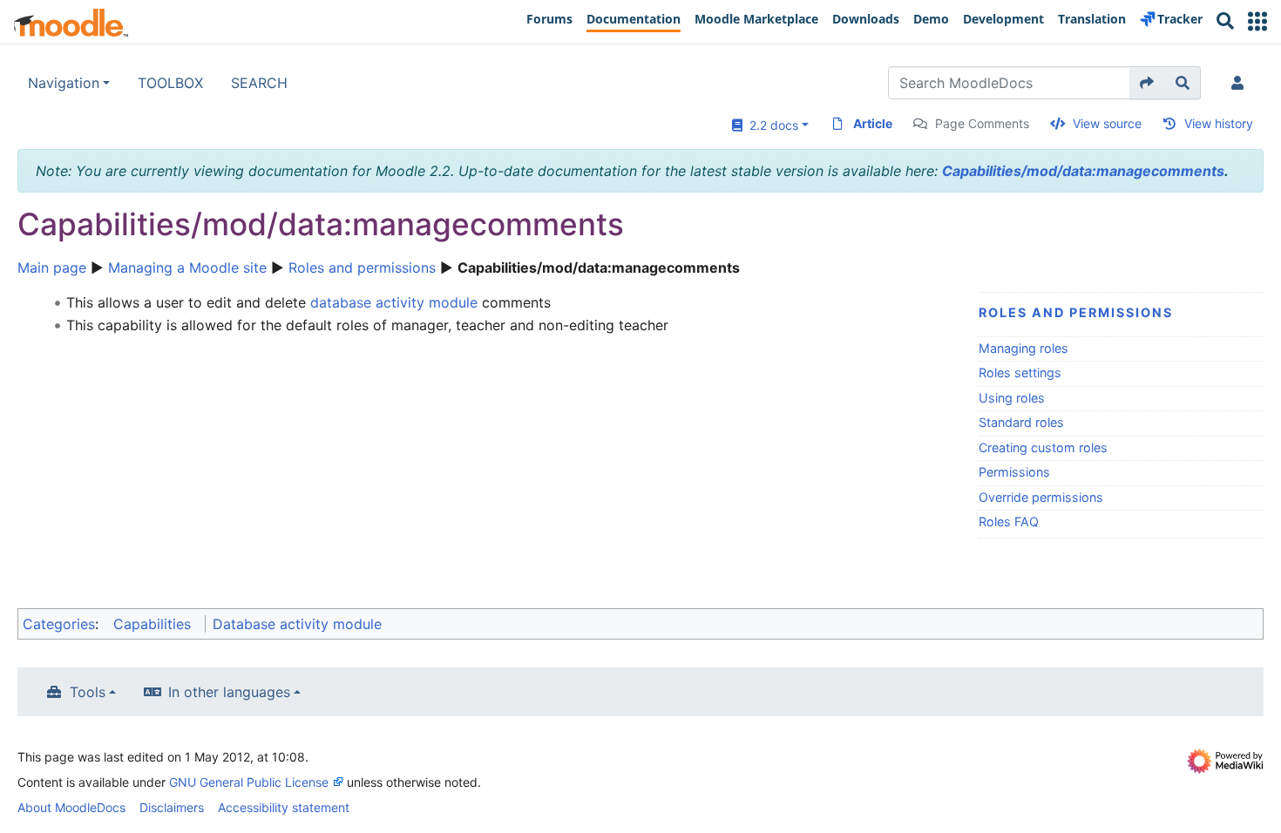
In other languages (229, 692)
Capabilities (152, 624)
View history (1218, 123)
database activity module (394, 302)
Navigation (63, 82)
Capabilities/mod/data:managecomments (1083, 170)
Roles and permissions (362, 267)
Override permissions (1041, 497)
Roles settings (1020, 372)
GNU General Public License (249, 782)
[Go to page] (1147, 82)
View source (1107, 123)
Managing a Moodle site (187, 267)
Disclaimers (171, 807)
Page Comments (982, 123)
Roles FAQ (1009, 521)
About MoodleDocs (71, 807)
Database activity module (297, 624)
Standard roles (1021, 422)
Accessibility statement (283, 807)
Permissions (1014, 471)
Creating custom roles (1043, 447)
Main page (51, 267)
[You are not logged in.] (1241, 82)
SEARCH (259, 82)
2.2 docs (770, 125)
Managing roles (1023, 348)
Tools (87, 692)
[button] (1257, 21)
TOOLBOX (170, 82)
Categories (59, 624)
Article (872, 123)
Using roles (1012, 397)
